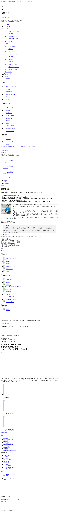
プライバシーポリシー (9, 478)
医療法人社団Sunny (5, 432)
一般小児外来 (12, 46)
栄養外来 (11, 61)
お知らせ (8, 139)
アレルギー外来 (13, 54)
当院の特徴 (12, 36)
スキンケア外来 (13, 64)
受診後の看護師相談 (14, 67)
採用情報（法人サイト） (9, 450)
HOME (5, 479)
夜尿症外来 (12, 59)
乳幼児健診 (12, 51)
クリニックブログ (10, 141)
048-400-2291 (5, 17)
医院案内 (11, 33)
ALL (2, 248)
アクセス (11, 41)
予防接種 (11, 49)
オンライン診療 (13, 69)
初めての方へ (9, 97)
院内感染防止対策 (13, 39)
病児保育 (5, 448)
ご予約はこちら (5, 234)
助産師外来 (12, 56)
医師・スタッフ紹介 (13, 31)
